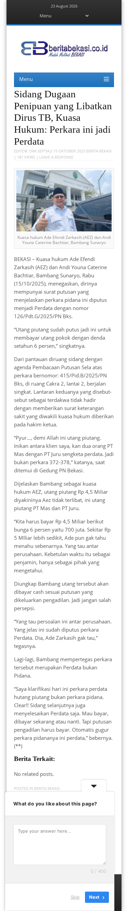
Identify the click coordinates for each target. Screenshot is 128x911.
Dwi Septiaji (40, 150)
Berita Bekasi (99, 150)
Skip (75, 897)
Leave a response (56, 157)
